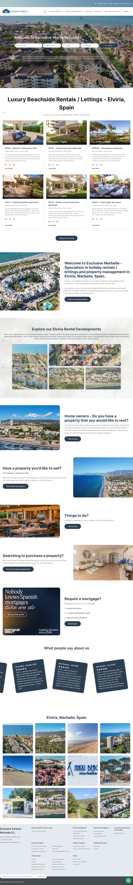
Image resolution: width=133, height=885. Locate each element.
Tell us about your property (15, 486)
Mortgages (97, 846)
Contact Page (76, 859)
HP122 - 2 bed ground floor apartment (65, 148)
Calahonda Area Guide (37, 869)
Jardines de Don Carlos (100, 836)
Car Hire (96, 848)
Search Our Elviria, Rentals (38, 831)
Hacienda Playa (98, 833)
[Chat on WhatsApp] (128, 880)
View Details (8, 168)
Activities (34, 859)
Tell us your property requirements (18, 569)
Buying (88, 11)
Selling (98, 11)
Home (45, 11)
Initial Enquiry (72, 624)
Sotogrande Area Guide (58, 869)
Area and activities (112, 11)
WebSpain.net (20, 882)
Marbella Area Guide (57, 866)
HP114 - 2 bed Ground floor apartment (21, 202)
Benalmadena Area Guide (38, 864)
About (126, 11)
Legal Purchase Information (38, 851)
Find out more (73, 439)
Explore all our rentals (66, 238)
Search (110, 45)
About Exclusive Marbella (80, 861)
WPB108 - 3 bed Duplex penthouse (107, 148)
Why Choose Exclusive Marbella (81, 848)
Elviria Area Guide (57, 861)
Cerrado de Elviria (99, 831)
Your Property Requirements (39, 846)
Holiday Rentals (55, 11)
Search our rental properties (77, 299)
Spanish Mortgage (57, 846)
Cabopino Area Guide (58, 859)
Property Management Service (60, 851)
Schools (33, 861)
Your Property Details (79, 836)
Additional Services (78, 838)
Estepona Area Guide (58, 864)
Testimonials (76, 864)
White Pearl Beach (119, 833)
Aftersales (55, 848)
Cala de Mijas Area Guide (38, 866)
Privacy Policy (41, 876)
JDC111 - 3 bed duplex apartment (106, 202)
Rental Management (74, 11)
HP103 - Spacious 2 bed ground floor (21, 148)
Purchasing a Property (37, 848)
